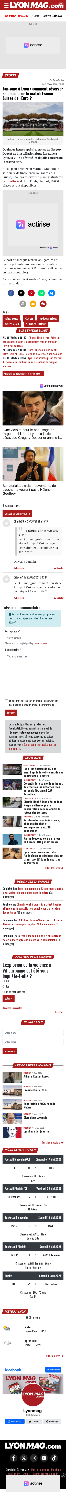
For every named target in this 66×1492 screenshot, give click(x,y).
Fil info (35, 15)
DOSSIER (27, 1073)
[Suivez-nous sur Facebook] (33, 1396)
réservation (49, 318)
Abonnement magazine (16, 15)
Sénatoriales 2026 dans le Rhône (39, 1105)
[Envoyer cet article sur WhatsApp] (41, 293)
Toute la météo (53, 1356)
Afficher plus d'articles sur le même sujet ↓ (23, 373)
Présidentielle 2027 (35, 1090)
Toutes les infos (52, 868)
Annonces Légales (52, 15)
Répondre (20, 568)
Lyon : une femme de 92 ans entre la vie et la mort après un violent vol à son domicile (32, 352)
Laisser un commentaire (17, 513)
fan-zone (12, 318)
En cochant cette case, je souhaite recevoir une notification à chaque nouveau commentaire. (33, 703)
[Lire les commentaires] (43, 303)
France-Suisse (36, 324)
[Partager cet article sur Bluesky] (51, 293)
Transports (30, 798)
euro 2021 (12, 324)
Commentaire (13, 650)
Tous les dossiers (51, 1142)
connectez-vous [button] (40, 643)
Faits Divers (29, 765)
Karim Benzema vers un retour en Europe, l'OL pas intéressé (42, 840)
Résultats (59, 1012)
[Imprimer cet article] (22, 303)
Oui (7, 981)
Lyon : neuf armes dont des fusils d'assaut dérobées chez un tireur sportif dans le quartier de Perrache (43, 857)
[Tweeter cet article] (21, 293)
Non (7, 986)
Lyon (29, 318)
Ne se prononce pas (15, 992)
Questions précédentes (12, 1008)
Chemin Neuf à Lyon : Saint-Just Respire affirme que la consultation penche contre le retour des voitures (32, 342)
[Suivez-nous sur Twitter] (23, 1460)
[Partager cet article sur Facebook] (11, 293)
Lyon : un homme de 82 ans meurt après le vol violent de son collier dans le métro (43, 772)
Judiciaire (28, 817)
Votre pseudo (12, 631)
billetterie (12, 181)
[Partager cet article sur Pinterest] (31, 293)
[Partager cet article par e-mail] (33, 303)
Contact (27, 1474)
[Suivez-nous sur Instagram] (33, 1460)
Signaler (59, 568)
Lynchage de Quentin (36, 1131)
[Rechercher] (60, 5)
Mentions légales (40, 1470)
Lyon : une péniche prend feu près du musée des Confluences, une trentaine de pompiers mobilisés (32, 362)
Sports (10, 75)
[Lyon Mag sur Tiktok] (53, 1460)
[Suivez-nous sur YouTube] (43, 1460)
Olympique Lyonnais (35, 1117)
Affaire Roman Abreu (36, 1076)
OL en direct (30, 780)
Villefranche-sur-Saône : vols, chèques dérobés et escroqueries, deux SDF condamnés (42, 825)
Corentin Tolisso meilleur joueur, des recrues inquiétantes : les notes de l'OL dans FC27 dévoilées (43, 788)
